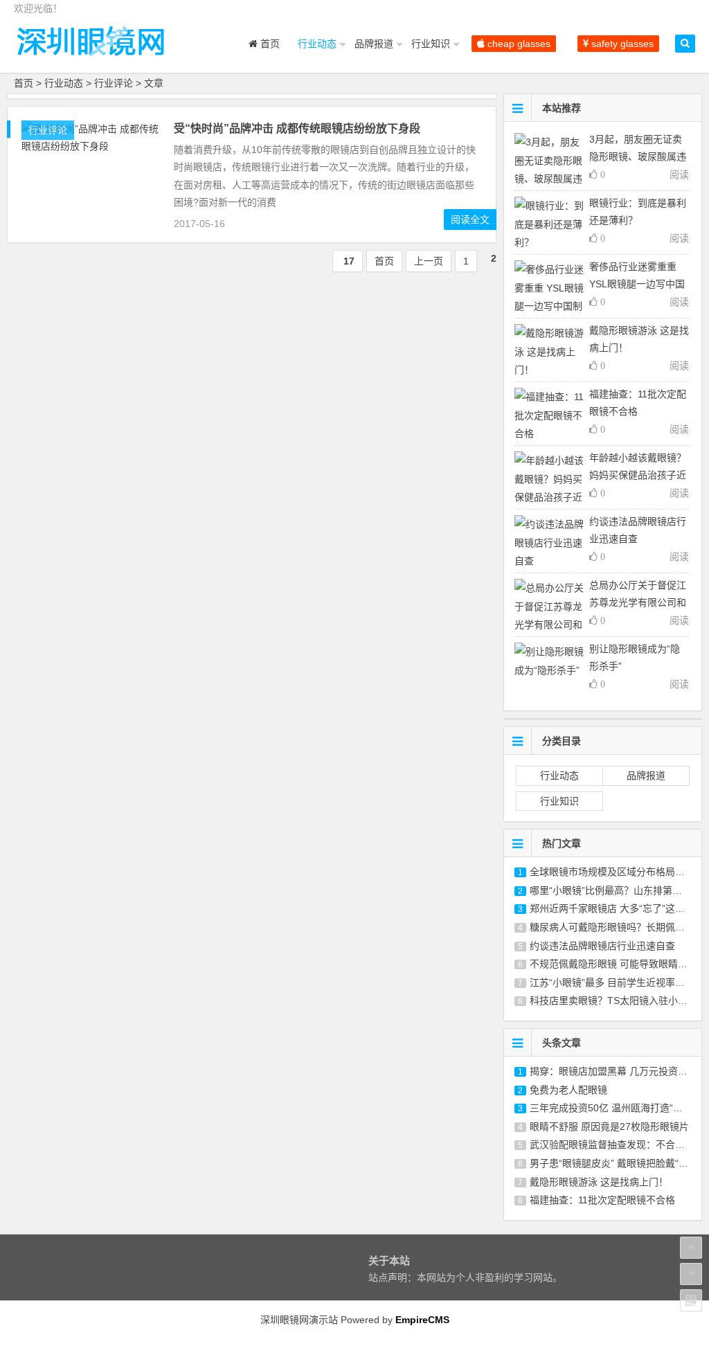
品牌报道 (373, 43)
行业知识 (430, 43)
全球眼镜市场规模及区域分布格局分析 (612, 871)
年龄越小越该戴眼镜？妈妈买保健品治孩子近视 (637, 475)
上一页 (428, 261)
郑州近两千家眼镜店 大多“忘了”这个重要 (617, 908)
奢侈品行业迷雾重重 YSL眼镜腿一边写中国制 (637, 284)
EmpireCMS (422, 1319)
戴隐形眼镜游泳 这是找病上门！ (599, 1181)
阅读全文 (470, 219)
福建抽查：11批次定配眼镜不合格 (602, 1199)
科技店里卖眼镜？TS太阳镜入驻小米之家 (618, 1000)
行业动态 (317, 43)
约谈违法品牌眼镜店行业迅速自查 (602, 945)
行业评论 (113, 83)
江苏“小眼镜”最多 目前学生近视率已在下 (617, 982)
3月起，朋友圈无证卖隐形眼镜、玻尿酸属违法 (637, 156)
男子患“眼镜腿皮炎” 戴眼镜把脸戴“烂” (611, 1163)
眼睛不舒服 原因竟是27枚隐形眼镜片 (609, 1126)
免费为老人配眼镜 (568, 1089)
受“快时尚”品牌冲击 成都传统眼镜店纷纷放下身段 (297, 128)
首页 (269, 43)
